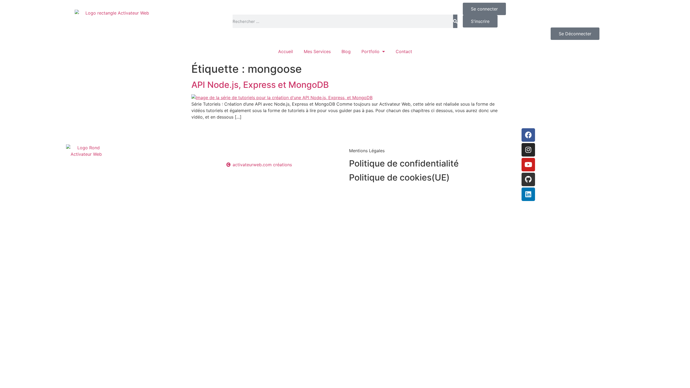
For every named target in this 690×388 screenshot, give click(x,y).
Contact (404, 51)
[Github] (528, 179)
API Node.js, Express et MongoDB (260, 84)
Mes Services (317, 51)
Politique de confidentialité (404, 163)
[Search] (455, 21)
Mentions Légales (367, 150)
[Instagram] (528, 150)
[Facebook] (528, 135)
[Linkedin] (528, 194)
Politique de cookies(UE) (399, 177)
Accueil (285, 51)
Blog (346, 51)
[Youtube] (528, 164)
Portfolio (370, 51)
